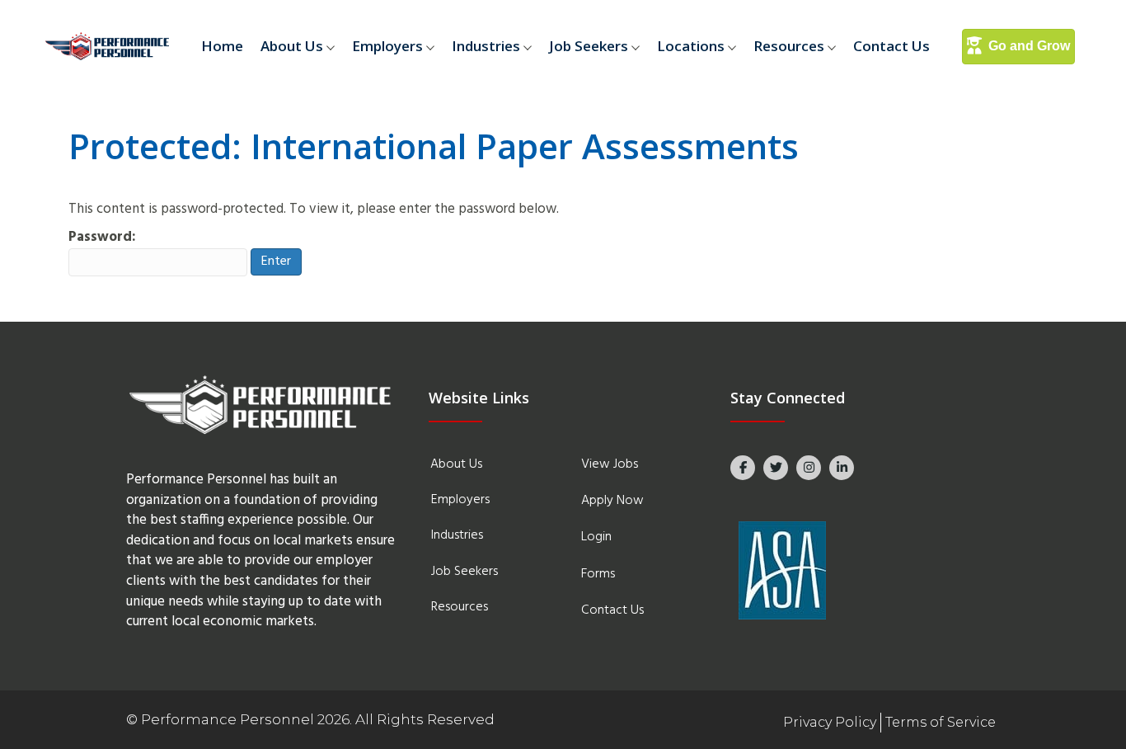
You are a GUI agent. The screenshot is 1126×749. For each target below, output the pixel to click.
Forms (598, 574)
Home (222, 45)
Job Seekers (588, 45)
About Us (291, 45)
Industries (486, 45)
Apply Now (612, 500)
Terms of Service (940, 722)
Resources (788, 45)
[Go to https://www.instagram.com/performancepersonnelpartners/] (808, 467)
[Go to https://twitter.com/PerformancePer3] (775, 467)
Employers (387, 45)
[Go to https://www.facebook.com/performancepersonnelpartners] (742, 467)
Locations (691, 45)
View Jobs (609, 464)
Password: (102, 238)
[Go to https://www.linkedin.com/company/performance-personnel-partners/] (841, 467)
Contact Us (891, 45)
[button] (333, 46)
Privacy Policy (829, 722)
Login (596, 537)
